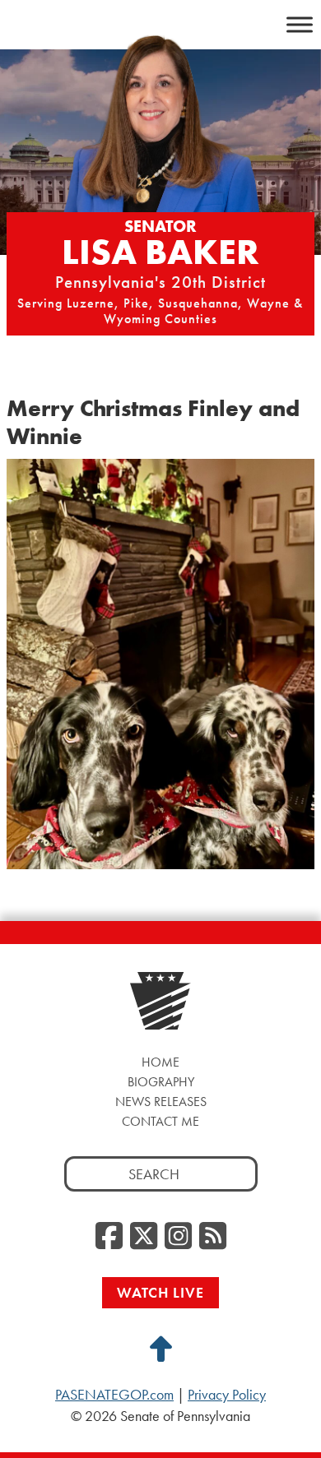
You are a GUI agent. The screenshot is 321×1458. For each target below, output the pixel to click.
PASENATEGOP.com (114, 1395)
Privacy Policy (227, 1395)
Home (160, 1062)
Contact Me (160, 1121)
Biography (161, 1081)
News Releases (161, 1101)
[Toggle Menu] (299, 24)
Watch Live (160, 1292)
